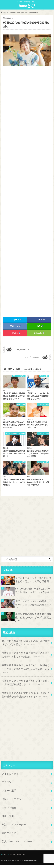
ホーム (4, 854)
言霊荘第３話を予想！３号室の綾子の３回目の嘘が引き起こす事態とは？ (26, 654)
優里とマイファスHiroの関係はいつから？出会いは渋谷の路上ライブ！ (33, 605)
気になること (9, 832)
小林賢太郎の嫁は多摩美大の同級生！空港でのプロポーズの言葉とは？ (33, 617)
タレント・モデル (11, 799)
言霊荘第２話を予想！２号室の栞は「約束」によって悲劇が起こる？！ (26, 682)
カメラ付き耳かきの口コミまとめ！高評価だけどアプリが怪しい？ (26, 642)
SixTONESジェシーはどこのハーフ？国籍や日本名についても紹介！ (32, 592)
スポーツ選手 (9, 790)
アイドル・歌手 (10, 773)
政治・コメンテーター (14, 824)
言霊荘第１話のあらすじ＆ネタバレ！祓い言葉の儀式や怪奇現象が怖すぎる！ (26, 694)
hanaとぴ (27, 5)
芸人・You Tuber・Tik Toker (17, 841)
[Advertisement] (27, 188)
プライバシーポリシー (17, 854)
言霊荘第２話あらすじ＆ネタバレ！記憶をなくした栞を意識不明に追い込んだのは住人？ (26, 669)
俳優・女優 (8, 815)
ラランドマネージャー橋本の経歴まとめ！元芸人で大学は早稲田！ (33, 579)
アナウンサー (9, 782)
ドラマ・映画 (9, 807)
